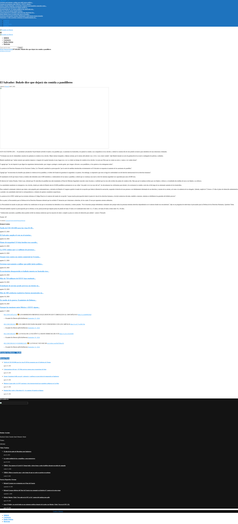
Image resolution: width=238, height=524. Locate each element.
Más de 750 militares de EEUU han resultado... (18, 278)
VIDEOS (6, 21)
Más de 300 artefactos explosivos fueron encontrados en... (22, 293)
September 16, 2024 (34, 337)
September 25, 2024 (34, 318)
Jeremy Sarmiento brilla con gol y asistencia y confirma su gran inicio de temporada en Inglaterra (31, 376)
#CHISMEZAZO (21, 343)
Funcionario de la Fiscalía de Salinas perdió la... (14, 7)
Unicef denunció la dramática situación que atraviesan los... (17, 12)
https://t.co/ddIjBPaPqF (84, 314)
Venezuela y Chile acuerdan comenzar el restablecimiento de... (18, 17)
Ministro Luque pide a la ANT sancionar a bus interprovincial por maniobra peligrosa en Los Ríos (31, 383)
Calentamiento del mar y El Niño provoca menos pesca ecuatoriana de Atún (25, 369)
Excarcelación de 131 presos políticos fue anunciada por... (17, 9)
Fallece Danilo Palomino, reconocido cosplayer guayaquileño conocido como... (23, 6)
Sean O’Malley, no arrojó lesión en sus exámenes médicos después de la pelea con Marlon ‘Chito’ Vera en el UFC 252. (37, 504)
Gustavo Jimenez (58, 511)
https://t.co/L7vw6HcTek (77, 324)
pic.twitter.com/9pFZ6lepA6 (55, 343)
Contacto (6, 22)
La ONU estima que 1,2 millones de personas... (17, 250)
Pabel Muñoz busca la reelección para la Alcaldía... (15, 14)
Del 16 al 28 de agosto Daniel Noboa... (11, 11)
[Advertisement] (119, 66)
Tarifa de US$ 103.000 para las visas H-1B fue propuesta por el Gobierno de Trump (27, 362)
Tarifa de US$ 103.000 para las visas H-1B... (17, 228)
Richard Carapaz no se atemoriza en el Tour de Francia (19, 483)
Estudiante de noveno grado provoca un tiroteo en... (20, 286)
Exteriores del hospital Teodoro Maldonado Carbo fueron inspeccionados (21, 16)
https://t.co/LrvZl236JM (66, 334)
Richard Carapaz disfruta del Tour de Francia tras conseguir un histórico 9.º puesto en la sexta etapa (32, 490)
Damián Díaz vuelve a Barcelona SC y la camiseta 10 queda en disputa (23, 390)
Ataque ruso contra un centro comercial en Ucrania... (20, 257)
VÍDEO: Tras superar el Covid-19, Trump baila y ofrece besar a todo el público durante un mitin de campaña (35, 465)
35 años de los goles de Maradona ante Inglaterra (17, 451)
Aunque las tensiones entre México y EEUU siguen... (15, 4)
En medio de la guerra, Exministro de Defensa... (18, 300)
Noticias (6, 26)
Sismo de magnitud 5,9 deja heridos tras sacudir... (19, 242)
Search (20, 47)
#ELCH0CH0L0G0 (10, 324)
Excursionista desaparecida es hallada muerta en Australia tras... (24, 271)
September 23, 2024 (34, 328)
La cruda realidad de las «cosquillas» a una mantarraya (19, 458)
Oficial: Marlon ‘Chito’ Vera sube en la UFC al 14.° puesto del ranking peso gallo (27, 497)
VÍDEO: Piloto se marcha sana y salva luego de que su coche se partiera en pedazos (27, 472)
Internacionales (8, 49)
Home (2, 49)
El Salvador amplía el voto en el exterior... (16, 235)
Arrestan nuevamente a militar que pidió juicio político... (16, 2)
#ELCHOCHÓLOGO (10, 314)
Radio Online (8, 24)
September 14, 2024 (34, 347)
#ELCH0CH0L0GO (10, 343)
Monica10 (7, 86)
